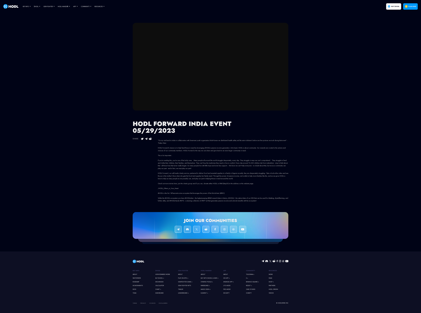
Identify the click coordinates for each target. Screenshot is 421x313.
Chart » (158, 289)
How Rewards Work (162, 274)
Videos (271, 293)
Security (226, 293)
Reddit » (249, 286)
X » (247, 278)
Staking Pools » (207, 282)
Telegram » (250, 274)
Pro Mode (227, 289)
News (271, 274)
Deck (134, 289)
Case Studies (250, 289)
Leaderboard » (183, 293)
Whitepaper (137, 278)
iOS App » (226, 278)
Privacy (143, 303)
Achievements (138, 286)
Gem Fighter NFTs (184, 286)
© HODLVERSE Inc (282, 303)
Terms (135, 303)
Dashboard (159, 293)
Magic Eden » (205, 289)
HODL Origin (273, 289)
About (135, 274)
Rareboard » (205, 286)
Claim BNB (412, 6)
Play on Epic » (183, 278)
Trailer (180, 289)
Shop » (271, 282)
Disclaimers (163, 303)
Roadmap (136, 282)
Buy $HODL (395, 6)
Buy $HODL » (159, 278)
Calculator (159, 286)
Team (134, 293)
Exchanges (159, 282)
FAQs (270, 278)
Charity (249, 293)
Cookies (152, 303)
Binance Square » (252, 282)
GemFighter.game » (185, 282)
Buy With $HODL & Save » (209, 278)
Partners (272, 286)
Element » (204, 293)
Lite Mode (226, 286)
